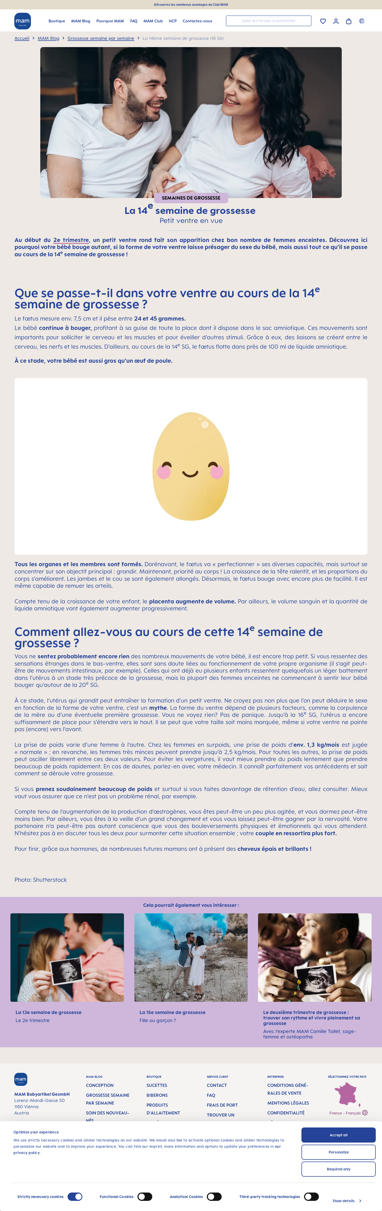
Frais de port (222, 1105)
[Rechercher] (306, 20)
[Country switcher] (362, 21)
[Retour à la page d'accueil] (22, 21)
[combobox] (268, 21)
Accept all (339, 1135)
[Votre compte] (336, 20)
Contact (217, 1085)
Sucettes (157, 1085)
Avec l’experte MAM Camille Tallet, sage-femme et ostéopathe (309, 1034)
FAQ (211, 1095)
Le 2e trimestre (33, 1020)
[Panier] (349, 20)
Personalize (339, 1152)
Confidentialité (286, 1113)
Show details (344, 1201)
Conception (100, 1085)
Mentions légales (288, 1103)
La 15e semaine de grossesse (173, 1012)
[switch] (144, 1197)
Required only (339, 1169)
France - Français (346, 1113)
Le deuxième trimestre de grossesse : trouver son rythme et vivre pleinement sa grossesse (311, 1017)
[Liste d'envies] (323, 20)
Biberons (157, 1095)
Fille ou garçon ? (158, 1020)
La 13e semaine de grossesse (49, 1012)
